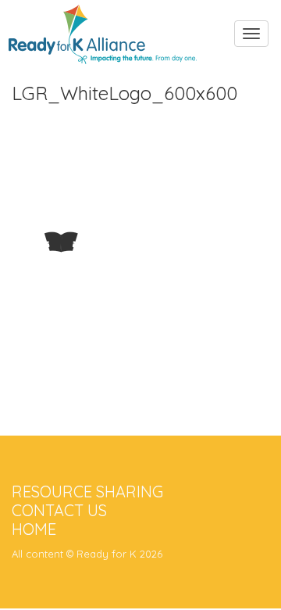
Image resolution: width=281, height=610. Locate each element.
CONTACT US (59, 510)
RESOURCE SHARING (87, 491)
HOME (34, 529)
